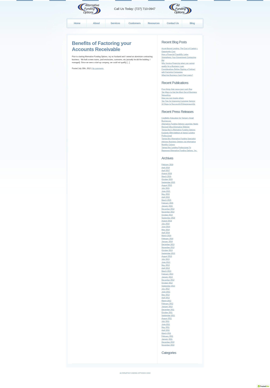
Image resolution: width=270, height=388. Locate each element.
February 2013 (167, 274)
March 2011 (166, 333)
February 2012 (167, 304)
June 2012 (166, 292)
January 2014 (167, 241)
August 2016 (167, 173)
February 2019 (167, 165)
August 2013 (167, 256)
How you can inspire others (173, 98)
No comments (98, 68)
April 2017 (166, 170)
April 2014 (166, 233)
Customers (134, 23)
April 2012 (166, 298)
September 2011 (168, 315)
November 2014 (168, 212)
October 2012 (167, 283)
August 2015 (167, 185)
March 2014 (166, 236)
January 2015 (167, 206)
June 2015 (166, 191)
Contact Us (173, 23)
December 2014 (168, 209)
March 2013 (166, 271)
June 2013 (166, 262)
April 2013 (166, 268)
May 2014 (166, 230)
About (96, 23)
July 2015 (165, 188)
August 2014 (167, 221)
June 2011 (166, 324)
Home (77, 23)
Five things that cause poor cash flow (177, 89)
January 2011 (167, 339)
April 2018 (166, 168)
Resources (153, 23)
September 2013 (168, 253)
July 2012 (165, 289)
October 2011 (167, 312)
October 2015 (167, 179)
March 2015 (166, 200)
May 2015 (166, 194)
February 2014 (167, 239)
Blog (192, 23)
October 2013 (167, 250)
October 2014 (167, 215)
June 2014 (166, 227)
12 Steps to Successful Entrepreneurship (178, 104)
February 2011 (167, 336)
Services (115, 23)
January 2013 (167, 277)
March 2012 (166, 301)
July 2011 (165, 321)
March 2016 (166, 176)
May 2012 (166, 295)
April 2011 (166, 330)
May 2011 (165, 327)
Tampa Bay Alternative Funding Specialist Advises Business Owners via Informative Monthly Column (179, 142)
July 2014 (165, 224)
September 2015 (168, 182)
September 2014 (168, 218)
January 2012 (167, 307)
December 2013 (168, 244)
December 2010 (168, 342)
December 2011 (168, 310)
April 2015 (166, 197)
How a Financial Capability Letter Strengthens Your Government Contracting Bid (179, 57)
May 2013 (166, 265)
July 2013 (165, 259)
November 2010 (168, 345)
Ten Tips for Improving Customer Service (178, 101)
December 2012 (168, 280)
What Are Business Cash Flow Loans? (177, 75)
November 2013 (168, 247)
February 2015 (167, 203)
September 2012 (168, 286)
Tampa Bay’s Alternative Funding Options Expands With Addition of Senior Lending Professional (178, 133)
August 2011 (167, 318)
